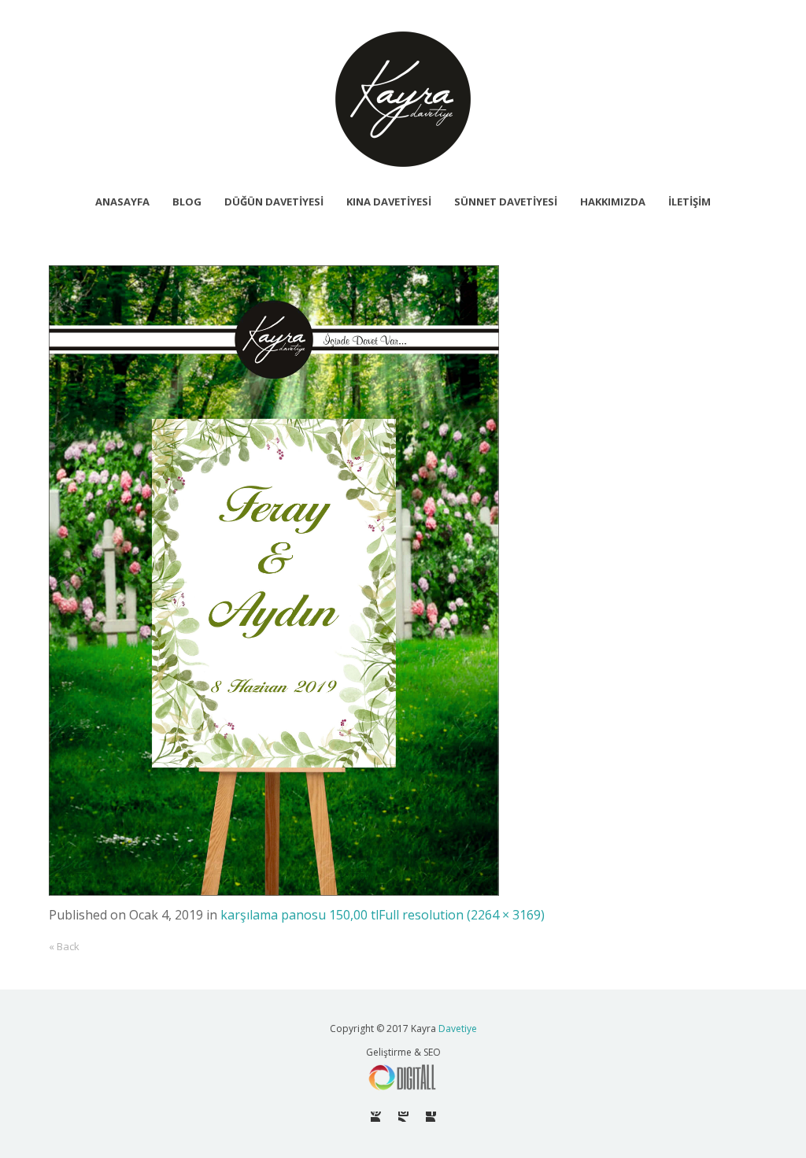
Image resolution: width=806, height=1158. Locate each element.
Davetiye (457, 1028)
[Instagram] (403, 1117)
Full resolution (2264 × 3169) (462, 914)
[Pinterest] (376, 1117)
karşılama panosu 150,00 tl (299, 914)
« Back (64, 946)
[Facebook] (431, 1117)
